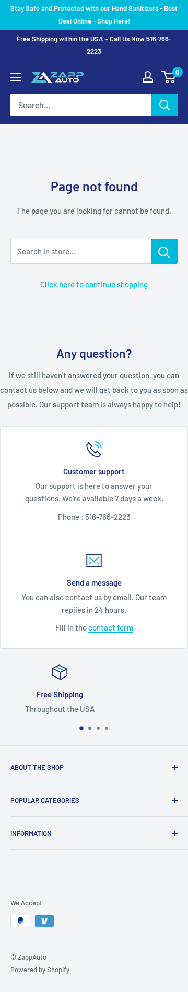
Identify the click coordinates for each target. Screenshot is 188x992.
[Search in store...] (164, 251)
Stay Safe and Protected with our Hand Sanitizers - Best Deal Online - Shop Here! (94, 14)
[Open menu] (15, 77)
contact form (110, 627)
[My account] (148, 77)
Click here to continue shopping (94, 284)
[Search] (164, 105)
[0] (168, 77)
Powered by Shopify (39, 969)
